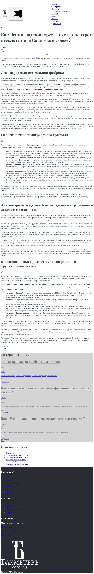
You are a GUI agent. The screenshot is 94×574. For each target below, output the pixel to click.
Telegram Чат (7, 535)
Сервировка (56, 6)
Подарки (54, 14)
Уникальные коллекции (60, 11)
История (9, 486)
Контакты (55, 21)
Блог (7, 489)
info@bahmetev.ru (9, 527)
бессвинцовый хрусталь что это (17, 455)
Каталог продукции (13, 483)
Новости (54, 18)
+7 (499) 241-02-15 (9, 531)
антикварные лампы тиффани (16, 460)
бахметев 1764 (11, 462)
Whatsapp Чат (7, 539)
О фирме (9, 480)
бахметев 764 (10, 453)
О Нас (53, 16)
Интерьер (55, 9)
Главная (54, 4)
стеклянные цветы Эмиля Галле (17, 457)
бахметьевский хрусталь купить (17, 464)
